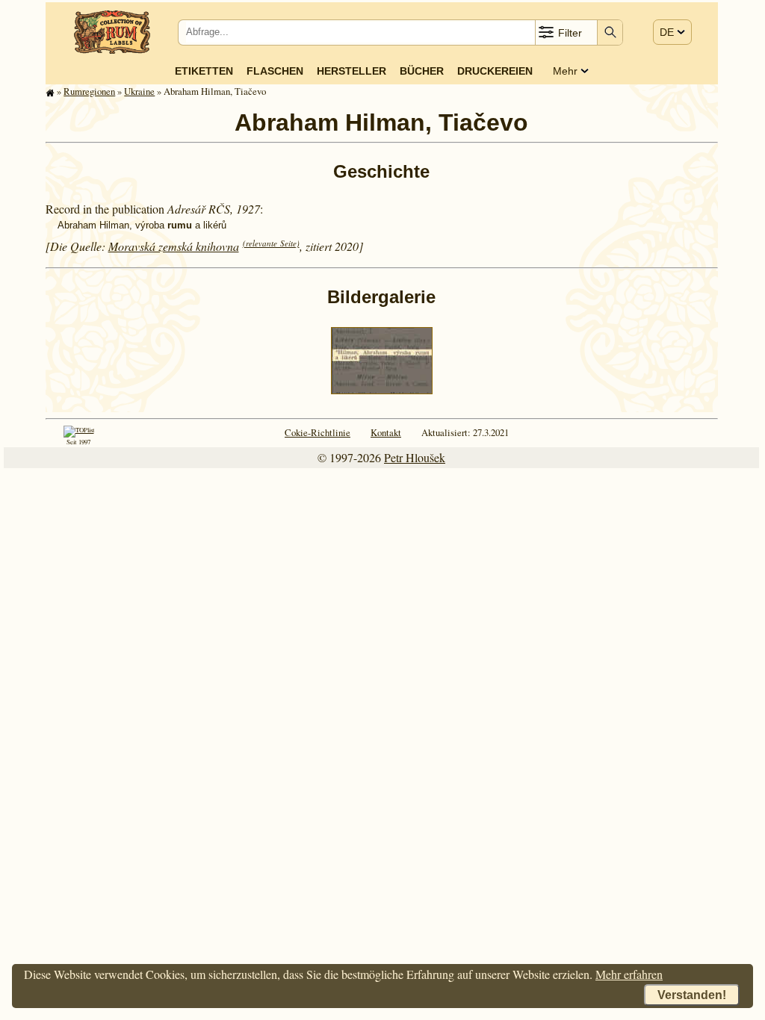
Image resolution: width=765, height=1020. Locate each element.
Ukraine (139, 91)
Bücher (422, 71)
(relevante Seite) (271, 243)
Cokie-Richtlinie (317, 432)
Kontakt (386, 432)
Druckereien (495, 71)
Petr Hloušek (414, 457)
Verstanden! (691, 995)
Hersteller (351, 71)
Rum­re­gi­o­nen (89, 91)
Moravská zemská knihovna (173, 246)
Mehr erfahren (629, 974)
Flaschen (275, 71)
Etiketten (204, 71)
